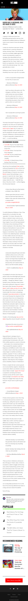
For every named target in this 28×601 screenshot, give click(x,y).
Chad (18, 166)
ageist (12, 128)
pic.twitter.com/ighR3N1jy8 (15, 326)
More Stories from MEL (14, 580)
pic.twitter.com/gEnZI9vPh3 (12, 202)
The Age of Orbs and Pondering (18, 550)
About (9, 594)
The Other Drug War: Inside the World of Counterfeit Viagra (15, 522)
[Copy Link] (20, 33)
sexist (4, 128)
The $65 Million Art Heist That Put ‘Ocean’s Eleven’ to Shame (15, 530)
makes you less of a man (16, 288)
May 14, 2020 (18, 85)
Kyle (17, 168)
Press (19, 594)
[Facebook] (8, 33)
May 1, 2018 (19, 393)
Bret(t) (4, 174)
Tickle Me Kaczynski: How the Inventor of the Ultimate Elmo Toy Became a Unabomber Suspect (20, 565)
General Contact (14, 596)
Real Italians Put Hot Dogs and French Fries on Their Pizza (15, 514)
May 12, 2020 (9, 207)
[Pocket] (16, 33)
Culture (3, 7)
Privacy (14, 594)
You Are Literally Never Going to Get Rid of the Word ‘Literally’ (12, 156)
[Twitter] (4, 33)
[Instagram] (24, 33)
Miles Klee (8, 7)
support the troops (19, 370)
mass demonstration (14, 294)
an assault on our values (18, 376)
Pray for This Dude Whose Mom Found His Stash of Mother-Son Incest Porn (13, 146)
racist (7, 128)
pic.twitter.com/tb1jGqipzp (12, 388)
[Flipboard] (12, 33)
